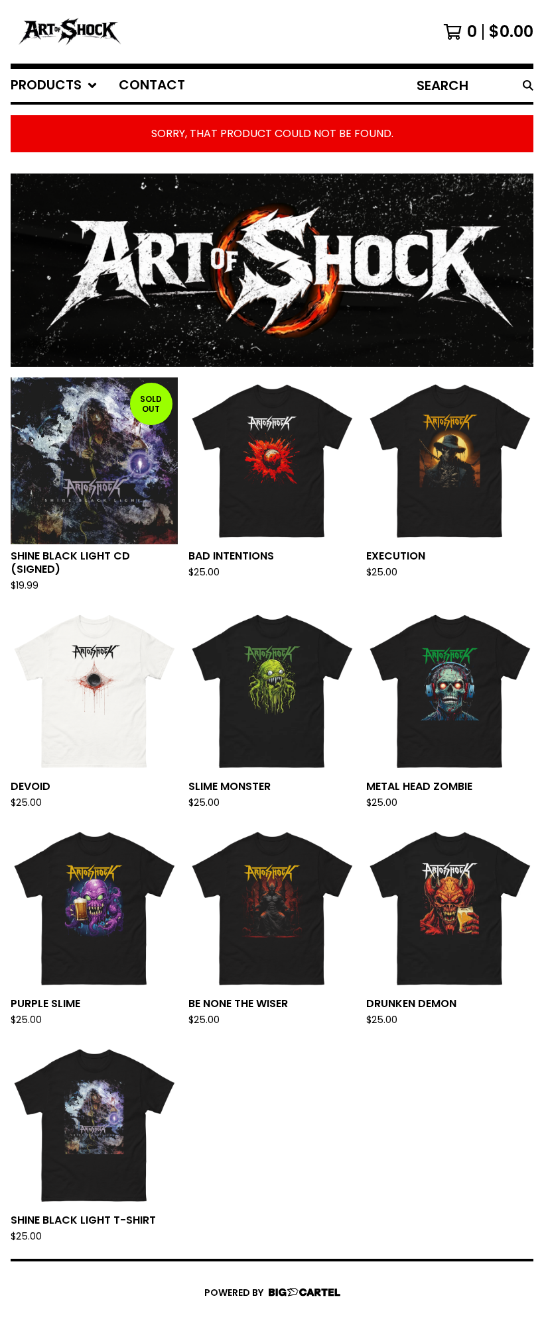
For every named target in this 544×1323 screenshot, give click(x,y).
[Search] (528, 85)
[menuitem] (54, 85)
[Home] (68, 32)
